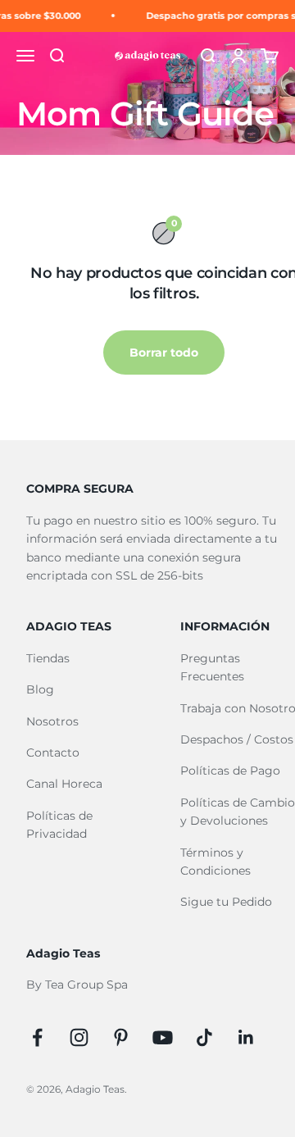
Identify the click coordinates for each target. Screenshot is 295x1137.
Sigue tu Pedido (226, 901)
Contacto (52, 752)
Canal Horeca (64, 783)
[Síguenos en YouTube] (163, 1037)
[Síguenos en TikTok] (204, 1037)
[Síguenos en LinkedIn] (246, 1037)
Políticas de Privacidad (59, 824)
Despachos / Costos (236, 739)
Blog (40, 689)
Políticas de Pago (230, 770)
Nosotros (52, 721)
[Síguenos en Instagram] (79, 1037)
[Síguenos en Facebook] (37, 1037)
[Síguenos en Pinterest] (121, 1037)
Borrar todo (163, 352)
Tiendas (48, 658)
